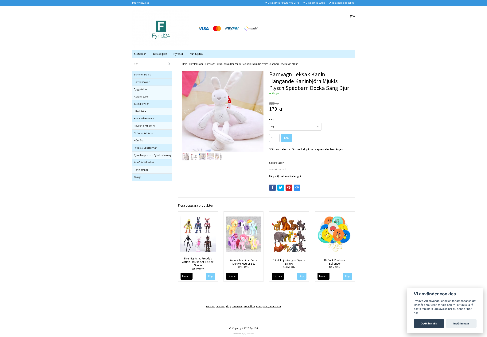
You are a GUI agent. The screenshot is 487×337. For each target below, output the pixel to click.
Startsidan (140, 54)
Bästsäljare (160, 54)
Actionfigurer (141, 96)
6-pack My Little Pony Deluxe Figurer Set (243, 261)
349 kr (289, 267)
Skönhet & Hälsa (143, 133)
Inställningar (461, 323)
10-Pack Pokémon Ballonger (335, 261)
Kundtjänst (196, 54)
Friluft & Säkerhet (144, 162)
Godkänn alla (429, 323)
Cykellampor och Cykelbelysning (152, 155)
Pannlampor (141, 169)
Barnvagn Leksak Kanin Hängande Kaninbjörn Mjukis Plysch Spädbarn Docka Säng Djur (251, 64)
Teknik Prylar (141, 103)
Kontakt (210, 306)
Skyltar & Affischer (144, 126)
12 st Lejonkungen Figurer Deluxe (289, 261)
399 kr (198, 268)
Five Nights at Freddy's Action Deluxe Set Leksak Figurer (197, 262)
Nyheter (178, 54)
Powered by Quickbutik (243, 334)
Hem (184, 64)
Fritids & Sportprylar (145, 147)
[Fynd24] (160, 28)
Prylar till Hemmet (144, 118)
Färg (271, 119)
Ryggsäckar (140, 89)
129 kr (335, 267)
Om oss (220, 306)
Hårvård (138, 140)
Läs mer (186, 276)
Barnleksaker (142, 82)
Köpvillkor (249, 306)
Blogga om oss (234, 306)
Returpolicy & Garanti (268, 306)
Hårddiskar (140, 111)
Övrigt (137, 177)
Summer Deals (142, 74)
